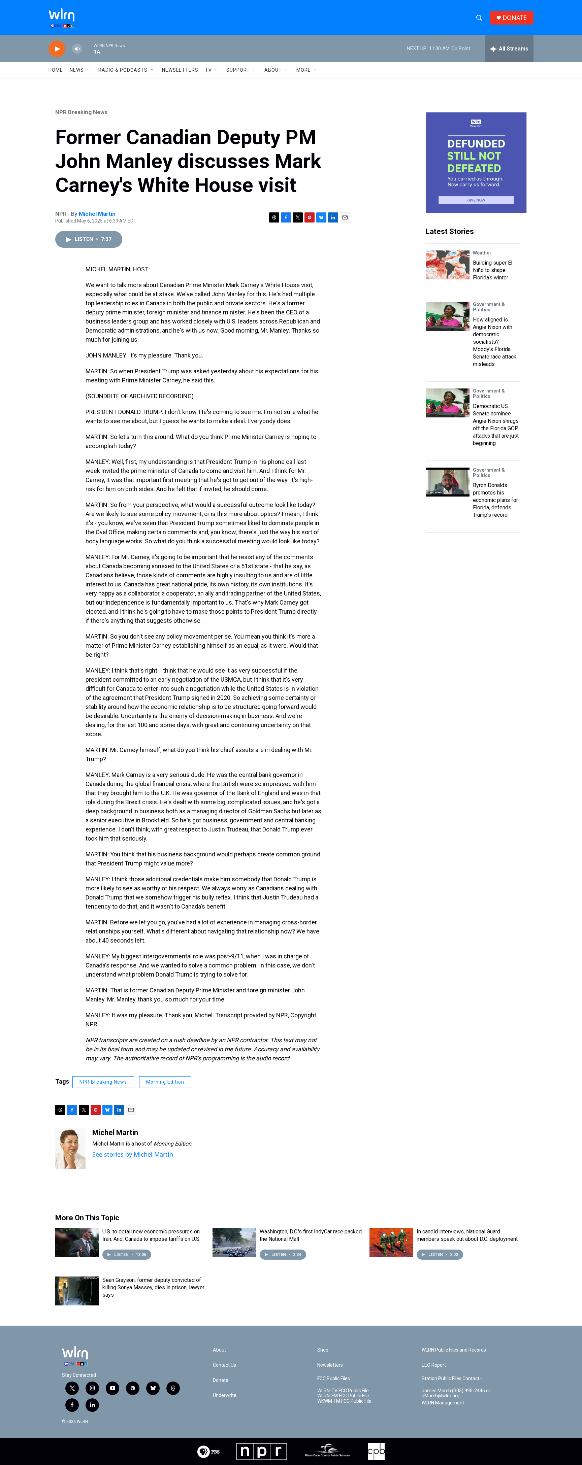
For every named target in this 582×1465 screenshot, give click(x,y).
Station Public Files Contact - (452, 1378)
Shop (322, 1350)
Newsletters (180, 70)
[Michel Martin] (70, 1148)
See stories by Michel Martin (132, 1154)
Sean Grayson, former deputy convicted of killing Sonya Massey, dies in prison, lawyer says (153, 1287)
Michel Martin (97, 213)
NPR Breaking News (81, 112)
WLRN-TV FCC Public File (343, 1390)
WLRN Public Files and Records (454, 1350)
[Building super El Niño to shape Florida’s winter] (448, 264)
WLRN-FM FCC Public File (343, 1395)
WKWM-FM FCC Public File (344, 1401)
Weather (482, 252)
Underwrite (224, 1395)
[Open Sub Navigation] (89, 70)
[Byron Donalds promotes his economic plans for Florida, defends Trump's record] (448, 482)
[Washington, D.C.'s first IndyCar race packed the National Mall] (234, 1242)
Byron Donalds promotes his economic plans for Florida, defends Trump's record (495, 500)
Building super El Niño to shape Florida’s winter (492, 270)
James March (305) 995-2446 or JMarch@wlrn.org (456, 1393)
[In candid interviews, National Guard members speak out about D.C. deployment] (391, 1242)
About (273, 70)
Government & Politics (489, 307)
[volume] (77, 49)
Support (238, 70)
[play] (57, 49)
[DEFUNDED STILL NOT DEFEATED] (476, 162)
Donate (220, 1380)
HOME (55, 70)
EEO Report (434, 1365)
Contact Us (224, 1365)
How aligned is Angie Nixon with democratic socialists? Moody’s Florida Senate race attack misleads (494, 341)
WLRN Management (443, 1402)
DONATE (515, 17)
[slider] (88, 48)
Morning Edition (165, 1082)
